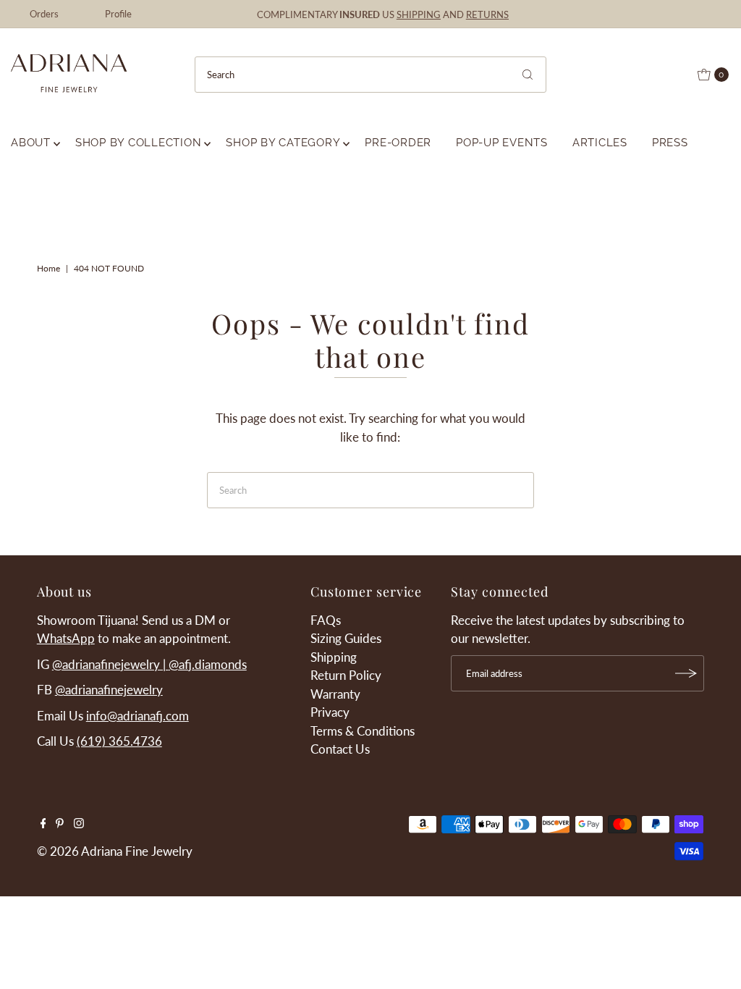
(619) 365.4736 (119, 741)
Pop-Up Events (502, 142)
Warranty (335, 694)
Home (48, 268)
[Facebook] (43, 824)
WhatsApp (66, 638)
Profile (118, 14)
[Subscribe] (686, 673)
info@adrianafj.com (137, 715)
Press (670, 142)
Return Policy (345, 675)
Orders (44, 14)
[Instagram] (79, 824)
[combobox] (371, 74)
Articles (599, 142)
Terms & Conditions (362, 730)
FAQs (325, 620)
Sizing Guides (345, 638)
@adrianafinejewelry (109, 689)
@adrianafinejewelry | (110, 664)
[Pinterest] (60, 824)
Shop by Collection (138, 142)
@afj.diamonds (208, 664)
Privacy (330, 712)
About (31, 142)
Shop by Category (283, 142)
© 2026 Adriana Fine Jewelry (114, 851)
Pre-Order (398, 142)
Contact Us (340, 749)
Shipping (333, 657)
